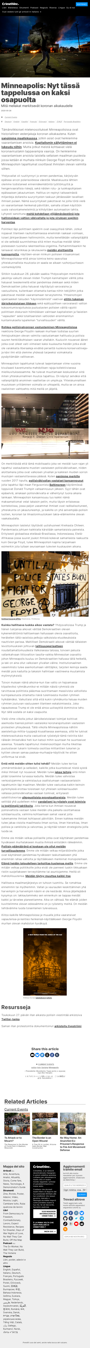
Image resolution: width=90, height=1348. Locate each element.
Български (8, 1289)
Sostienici (82, 4)
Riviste (12, 1193)
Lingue (61, 8)
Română (15, 1309)
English (16, 121)
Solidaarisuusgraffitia (11, 619)
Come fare (15, 1180)
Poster (20, 1193)
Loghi (14, 1200)
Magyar (7, 1299)
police (33, 1067)
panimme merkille (68, 476)
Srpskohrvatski (10, 1306)
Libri (4, 8)
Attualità (15, 1177)
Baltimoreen (58, 484)
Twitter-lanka (10, 1019)
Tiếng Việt (8, 1322)
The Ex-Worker (11, 1246)
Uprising (44, 1067)
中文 (18, 1289)
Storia (6, 1180)
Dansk (16, 1312)
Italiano (52, 121)
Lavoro (6, 1223)
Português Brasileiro (72, 121)
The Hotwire (9, 1253)
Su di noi (70, 8)
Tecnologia (16, 1184)
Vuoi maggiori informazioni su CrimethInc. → (48, 1213)
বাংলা (22, 1309)
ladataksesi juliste (44, 998)
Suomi (6, 1286)
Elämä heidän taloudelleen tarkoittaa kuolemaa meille (37, 863)
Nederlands (17, 1302)
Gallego (12, 1325)
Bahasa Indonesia (12, 1292)
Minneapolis (54, 1067)
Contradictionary (11, 1220)
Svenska (7, 1312)
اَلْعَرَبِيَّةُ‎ (23, 1306)
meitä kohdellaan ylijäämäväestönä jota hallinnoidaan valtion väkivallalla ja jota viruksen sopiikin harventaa (40, 218)
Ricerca (53, 8)
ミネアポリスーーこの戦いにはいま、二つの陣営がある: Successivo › (45, 1077)
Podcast (34, 8)
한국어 (6, 1309)
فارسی (6, 1302)
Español (24, 121)
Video (15, 1197)
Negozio (44, 8)
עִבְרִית (6, 1315)
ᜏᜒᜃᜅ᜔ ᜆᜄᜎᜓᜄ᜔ (10, 1332)
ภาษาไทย (14, 1315)
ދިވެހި (5, 1325)
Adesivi (7, 1197)
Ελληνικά (43, 121)
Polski (6, 1282)
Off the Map (16, 1240)
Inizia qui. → (50, 1231)
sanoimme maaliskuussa (19, 138)
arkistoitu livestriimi (68, 1026)
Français (33, 121)
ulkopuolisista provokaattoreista (43, 797)
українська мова (12, 1319)
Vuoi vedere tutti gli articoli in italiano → (21, 12)
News (6, 1184)
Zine (5, 1193)
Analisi (6, 1177)
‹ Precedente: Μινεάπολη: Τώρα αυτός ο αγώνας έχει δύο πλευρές (45, 1072)
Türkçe (15, 1299)
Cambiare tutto (11, 1203)
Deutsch (8, 121)
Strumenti (24, 8)
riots (39, 1067)
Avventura (14, 1174)
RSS (13, 1171)
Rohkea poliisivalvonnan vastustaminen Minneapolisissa (39, 327)
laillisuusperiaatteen (49, 646)
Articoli (7, 1170)
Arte (5, 1174)
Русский (18, 1279)
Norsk (17, 1329)
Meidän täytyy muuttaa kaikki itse (48, 876)
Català (18, 1322)
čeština (7, 1296)
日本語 (59, 121)
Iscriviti (82, 1195)
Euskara (16, 1296)
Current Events (11, 117)
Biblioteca (13, 8)
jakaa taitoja (63, 772)
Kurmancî (8, 1329)
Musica (7, 1200)
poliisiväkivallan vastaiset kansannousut (56, 480)
